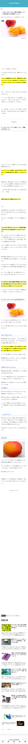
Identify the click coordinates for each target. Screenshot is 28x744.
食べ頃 (18, 615)
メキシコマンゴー (11, 615)
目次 (12, 122)
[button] (25, 407)
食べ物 (4, 615)
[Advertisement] (14, 54)
